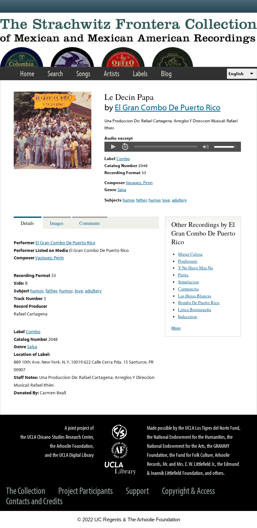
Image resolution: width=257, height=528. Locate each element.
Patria (183, 275)
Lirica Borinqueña (194, 309)
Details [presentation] (27, 223)
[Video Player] (172, 147)
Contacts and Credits (34, 501)
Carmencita (188, 289)
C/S (120, 431)
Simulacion (188, 282)
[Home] (128, 31)
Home (27, 73)
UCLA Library (120, 468)
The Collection (25, 490)
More (176, 328)
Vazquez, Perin (139, 182)
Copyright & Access (188, 490)
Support (137, 490)
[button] (113, 146)
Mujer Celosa (190, 254)
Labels (140, 73)
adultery (179, 200)
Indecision (187, 316)
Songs (83, 73)
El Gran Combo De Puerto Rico (168, 107)
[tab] (28, 223)
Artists (111, 73)
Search (55, 73)
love (166, 200)
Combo (123, 158)
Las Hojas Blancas (194, 296)
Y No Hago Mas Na (195, 268)
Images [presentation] (57, 223)
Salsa (121, 189)
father (141, 200)
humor (128, 200)
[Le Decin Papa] (52, 167)
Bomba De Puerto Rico (199, 302)
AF (120, 450)
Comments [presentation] (89, 223)
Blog (166, 73)
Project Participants (85, 490)
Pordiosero (187, 261)
